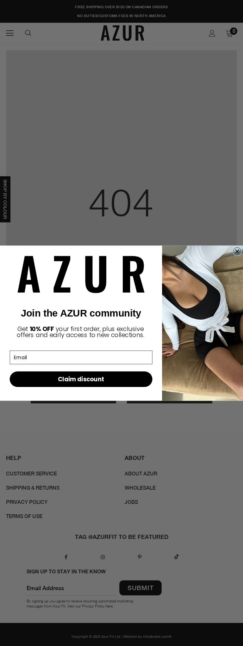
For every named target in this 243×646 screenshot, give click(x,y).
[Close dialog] (237, 251)
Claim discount (81, 379)
